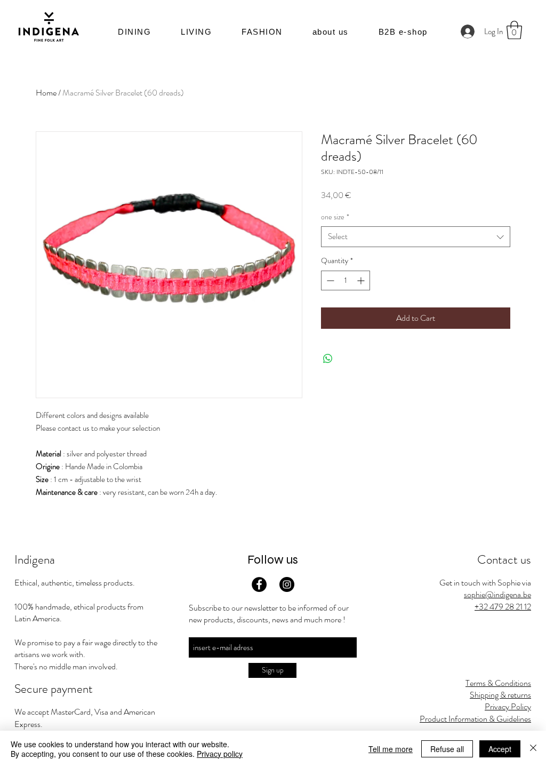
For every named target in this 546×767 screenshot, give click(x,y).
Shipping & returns (500, 695)
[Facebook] (259, 584)
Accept (499, 749)
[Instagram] (286, 584)
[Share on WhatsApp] (328, 358)
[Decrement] (329, 280)
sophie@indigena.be (497, 594)
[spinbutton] (345, 280)
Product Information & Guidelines (475, 719)
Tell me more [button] (390, 749)
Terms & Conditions (498, 683)
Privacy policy (220, 753)
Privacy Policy (508, 706)
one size (335, 217)
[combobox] (415, 236)
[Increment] (361, 280)
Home (46, 92)
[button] (331, 31)
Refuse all (447, 749)
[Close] (533, 748)
